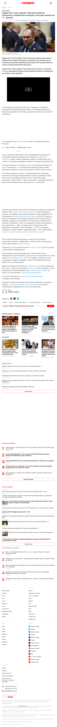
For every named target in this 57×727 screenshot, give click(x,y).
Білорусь (5, 302)
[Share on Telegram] (18, 298)
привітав (5, 71)
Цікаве (3, 616)
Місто (3, 623)
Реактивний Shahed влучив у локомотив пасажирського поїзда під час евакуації (29, 460)
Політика (9, 7)
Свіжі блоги (6, 363)
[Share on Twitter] (14, 298)
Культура (4, 603)
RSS (32, 653)
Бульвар (5, 337)
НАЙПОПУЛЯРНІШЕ (8, 443)
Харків (3, 636)
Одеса (3, 631)
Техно (3, 606)
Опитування (31, 614)
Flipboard (33, 651)
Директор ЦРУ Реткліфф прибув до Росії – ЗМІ (16, 512)
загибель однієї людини (38, 270)
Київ (3, 626)
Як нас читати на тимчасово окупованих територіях (8, 680)
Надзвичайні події (7, 611)
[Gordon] (28, 3)
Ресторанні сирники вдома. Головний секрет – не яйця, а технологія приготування (29, 578)
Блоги (30, 598)
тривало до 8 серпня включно (24, 212)
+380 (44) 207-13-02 (11, 688)
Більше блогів (28, 391)
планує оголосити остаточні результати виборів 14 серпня (23, 232)
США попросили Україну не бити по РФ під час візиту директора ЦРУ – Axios (24, 491)
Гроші (3, 595)
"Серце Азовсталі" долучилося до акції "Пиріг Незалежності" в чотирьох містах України (28, 508)
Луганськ (4, 644)
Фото (29, 608)
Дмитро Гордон (35, 626)
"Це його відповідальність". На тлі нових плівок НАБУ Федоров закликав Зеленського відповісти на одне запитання (27, 454)
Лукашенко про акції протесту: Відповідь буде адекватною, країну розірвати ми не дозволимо (29, 329)
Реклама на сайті (6, 673)
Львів (3, 629)
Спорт (3, 601)
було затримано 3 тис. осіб (16, 258)
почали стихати (35, 247)
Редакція (4, 670)
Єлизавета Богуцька (47, 302)
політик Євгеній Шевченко (21, 302)
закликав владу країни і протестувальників (24, 284)
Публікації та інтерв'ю (34, 593)
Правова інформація (7, 675)
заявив (28, 165)
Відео (29, 611)
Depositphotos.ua (22, 706)
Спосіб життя (5, 608)
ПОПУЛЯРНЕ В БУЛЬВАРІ (10, 548)
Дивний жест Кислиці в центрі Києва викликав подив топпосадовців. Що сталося (29, 352)
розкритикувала (22, 141)
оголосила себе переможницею (31, 276)
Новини (4, 587)
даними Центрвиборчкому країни (24, 216)
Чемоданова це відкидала (31, 273)
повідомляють (33, 266)
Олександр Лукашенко (34, 302)
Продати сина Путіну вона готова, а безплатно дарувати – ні (22, 366)
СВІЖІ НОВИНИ (7, 487)
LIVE (29, 603)
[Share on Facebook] (11, 298)
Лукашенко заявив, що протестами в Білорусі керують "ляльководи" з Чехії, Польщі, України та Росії (9, 329)
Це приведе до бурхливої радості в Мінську (18, 386)
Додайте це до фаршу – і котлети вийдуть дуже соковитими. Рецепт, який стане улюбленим (10, 352)
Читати (50, 306)
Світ (11, 334)
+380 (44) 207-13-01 (10, 686)
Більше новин (28, 544)
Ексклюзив (31, 606)
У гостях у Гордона (33, 595)
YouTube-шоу (32, 616)
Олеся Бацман (35, 645)
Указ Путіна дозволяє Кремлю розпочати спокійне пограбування (24, 371)
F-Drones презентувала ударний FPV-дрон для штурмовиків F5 (20, 528)
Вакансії (4, 668)
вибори (11, 302)
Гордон (4, 7)
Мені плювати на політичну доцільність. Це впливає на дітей (23, 375)
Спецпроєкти (31, 619)
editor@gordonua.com (11, 691)
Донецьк (4, 634)
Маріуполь (5, 642)
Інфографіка (5, 614)
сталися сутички (24, 244)
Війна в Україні (6, 590)
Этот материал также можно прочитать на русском (32, 20)
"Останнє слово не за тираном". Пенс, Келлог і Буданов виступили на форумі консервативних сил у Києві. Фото (28, 466)
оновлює (31, 268)
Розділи (30, 587)
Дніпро (4, 639)
